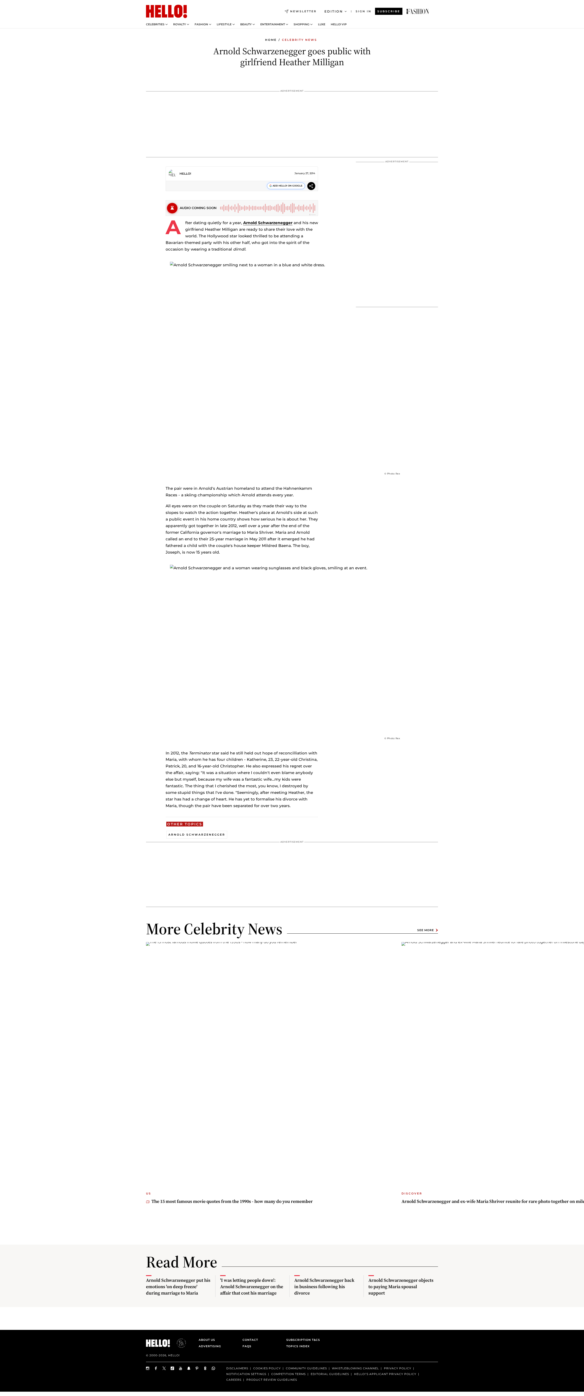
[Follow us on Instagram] (148, 1368)
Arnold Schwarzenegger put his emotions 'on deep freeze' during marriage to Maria (178, 1286)
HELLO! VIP (339, 24)
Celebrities (155, 24)
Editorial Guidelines (330, 1374)
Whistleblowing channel (355, 1368)
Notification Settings (246, 1374)
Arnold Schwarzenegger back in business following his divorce (324, 1286)
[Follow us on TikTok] (172, 1368)
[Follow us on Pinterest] (197, 1368)
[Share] (311, 186)
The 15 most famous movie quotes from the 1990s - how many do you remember (232, 1201)
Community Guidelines (306, 1368)
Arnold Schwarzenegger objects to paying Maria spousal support (400, 1286)
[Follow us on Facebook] (156, 1368)
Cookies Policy (267, 1368)
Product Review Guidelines (271, 1379)
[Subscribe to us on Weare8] (205, 1368)
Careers (233, 1379)
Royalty (179, 24)
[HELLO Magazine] (166, 11)
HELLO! (185, 173)
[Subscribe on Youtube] (180, 1368)
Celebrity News (299, 39)
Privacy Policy (397, 1368)
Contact (250, 1340)
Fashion (201, 24)
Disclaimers (237, 1368)
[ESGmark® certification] (178, 1343)
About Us (207, 1340)
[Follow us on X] (164, 1368)
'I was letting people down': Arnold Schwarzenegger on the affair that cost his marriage (251, 1286)
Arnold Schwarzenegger (267, 222)
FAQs (246, 1346)
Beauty (246, 24)
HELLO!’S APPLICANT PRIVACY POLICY (385, 1374)
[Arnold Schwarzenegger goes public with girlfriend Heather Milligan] (418, 11)
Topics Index (298, 1346)
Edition (333, 11)
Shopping (301, 24)
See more (425, 930)
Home (271, 39)
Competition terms (288, 1374)
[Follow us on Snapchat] (189, 1368)
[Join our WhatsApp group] (213, 1368)
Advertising (210, 1346)
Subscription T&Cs (301, 1340)
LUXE (321, 24)
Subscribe (388, 11)
